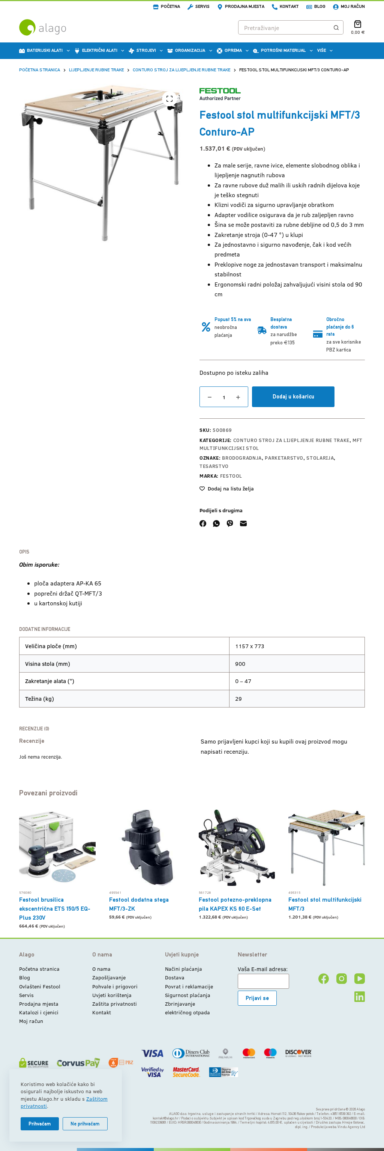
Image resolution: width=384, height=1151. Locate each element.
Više (321, 50)
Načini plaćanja (183, 968)
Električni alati (99, 50)
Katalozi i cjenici (38, 1012)
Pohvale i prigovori (115, 986)
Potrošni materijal (283, 50)
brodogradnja (242, 457)
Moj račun (353, 6)
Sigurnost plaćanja (187, 995)
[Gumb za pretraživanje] (336, 27)
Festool (231, 475)
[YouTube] (359, 978)
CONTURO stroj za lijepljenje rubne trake (291, 440)
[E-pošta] (243, 523)
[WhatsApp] (216, 523)
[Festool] (220, 94)
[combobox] (284, 27)
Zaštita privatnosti (114, 1003)
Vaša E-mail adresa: (263, 969)
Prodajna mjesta (244, 6)
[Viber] (229, 523)
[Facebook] (203, 523)
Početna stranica (39, 968)
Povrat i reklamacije (189, 986)
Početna (170, 6)
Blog (320, 6)
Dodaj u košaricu (293, 396)
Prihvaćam (39, 1124)
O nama (101, 968)
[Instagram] (341, 978)
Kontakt (289, 6)
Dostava (174, 977)
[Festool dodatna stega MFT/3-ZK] (147, 848)
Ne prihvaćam (85, 1124)
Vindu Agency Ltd (351, 1127)
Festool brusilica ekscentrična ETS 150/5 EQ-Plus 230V (54, 908)
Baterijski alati (45, 50)
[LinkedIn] (359, 996)
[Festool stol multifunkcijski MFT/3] (326, 848)
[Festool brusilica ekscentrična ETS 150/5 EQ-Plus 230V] (57, 848)
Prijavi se (257, 998)
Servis (202, 6)
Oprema (233, 50)
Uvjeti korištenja (112, 995)
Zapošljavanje (109, 977)
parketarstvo (284, 457)
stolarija (320, 457)
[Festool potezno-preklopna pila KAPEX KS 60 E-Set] (237, 848)
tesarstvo (214, 466)
